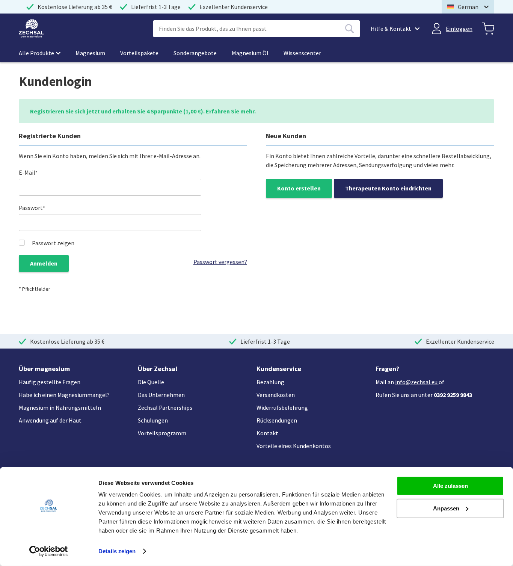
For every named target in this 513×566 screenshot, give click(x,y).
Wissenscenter (302, 53)
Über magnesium (44, 368)
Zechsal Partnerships (165, 407)
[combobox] (256, 28)
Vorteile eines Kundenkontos (293, 446)
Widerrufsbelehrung (282, 407)
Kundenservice (278, 368)
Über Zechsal (157, 368)
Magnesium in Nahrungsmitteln (60, 407)
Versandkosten (275, 394)
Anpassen (446, 508)
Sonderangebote (195, 53)
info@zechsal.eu (416, 382)
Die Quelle (151, 382)
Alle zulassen (450, 486)
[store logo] (31, 28)
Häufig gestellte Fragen (49, 382)
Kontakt (267, 433)
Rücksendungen (276, 420)
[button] (468, 7)
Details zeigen (117, 551)
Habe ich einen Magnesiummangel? (64, 394)
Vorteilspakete (139, 53)
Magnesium (90, 53)
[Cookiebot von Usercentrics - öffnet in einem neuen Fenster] (48, 551)
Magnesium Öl (250, 53)
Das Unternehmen (161, 394)
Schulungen (153, 420)
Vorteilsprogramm (162, 433)
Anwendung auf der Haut (50, 420)
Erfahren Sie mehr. (231, 111)
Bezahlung (270, 382)
